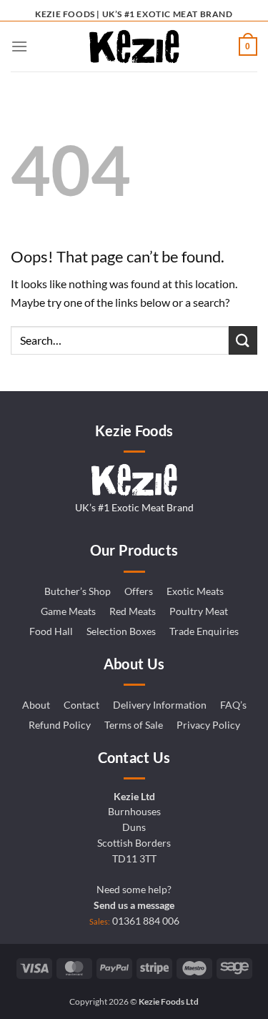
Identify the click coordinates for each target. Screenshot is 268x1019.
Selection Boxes (121, 631)
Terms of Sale (133, 725)
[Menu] (19, 46)
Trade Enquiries (204, 631)
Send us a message (134, 905)
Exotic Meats (195, 591)
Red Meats (132, 611)
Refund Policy (60, 725)
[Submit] (243, 340)
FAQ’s (233, 705)
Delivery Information (160, 705)
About (36, 705)
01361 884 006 (145, 921)
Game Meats (68, 611)
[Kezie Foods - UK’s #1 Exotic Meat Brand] (134, 46)
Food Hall (51, 631)
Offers (138, 591)
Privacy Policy (208, 725)
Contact (81, 705)
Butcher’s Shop (77, 591)
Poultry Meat (198, 611)
